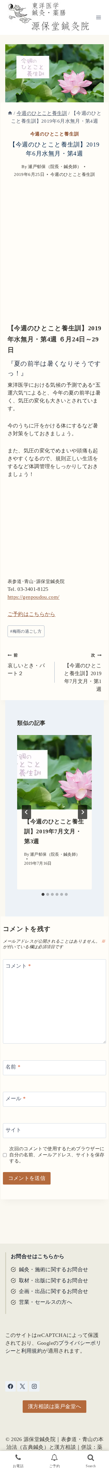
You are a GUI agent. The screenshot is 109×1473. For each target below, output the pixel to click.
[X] (22, 1386)
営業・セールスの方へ (45, 1302)
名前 (13, 1067)
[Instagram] (34, 1386)
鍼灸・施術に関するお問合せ (53, 1269)
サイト (14, 1130)
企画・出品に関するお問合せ (53, 1291)
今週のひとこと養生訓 (54, 133)
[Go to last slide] (26, 812)
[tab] (43, 894)
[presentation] (54, 772)
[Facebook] (10, 1386)
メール (16, 1098)
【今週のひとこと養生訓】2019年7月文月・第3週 (54, 831)
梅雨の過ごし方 (26, 631)
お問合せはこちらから (38, 1256)
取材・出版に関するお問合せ (53, 1280)
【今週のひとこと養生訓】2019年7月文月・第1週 (82, 672)
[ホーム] (10, 113)
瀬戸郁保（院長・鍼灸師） (54, 166)
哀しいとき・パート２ (26, 664)
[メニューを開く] (98, 17)
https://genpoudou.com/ (34, 597)
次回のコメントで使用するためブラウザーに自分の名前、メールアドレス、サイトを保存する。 (56, 1155)
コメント (18, 966)
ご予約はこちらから (32, 614)
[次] (82, 812)
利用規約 (31, 1351)
